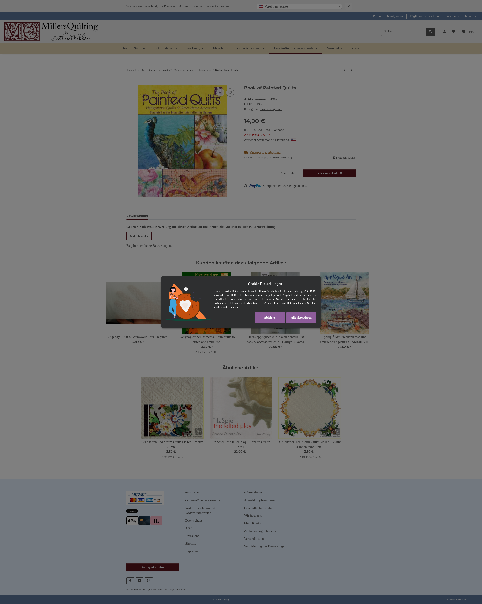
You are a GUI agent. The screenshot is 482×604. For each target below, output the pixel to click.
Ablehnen (270, 317)
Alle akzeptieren (301, 317)
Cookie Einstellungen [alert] (265, 284)
